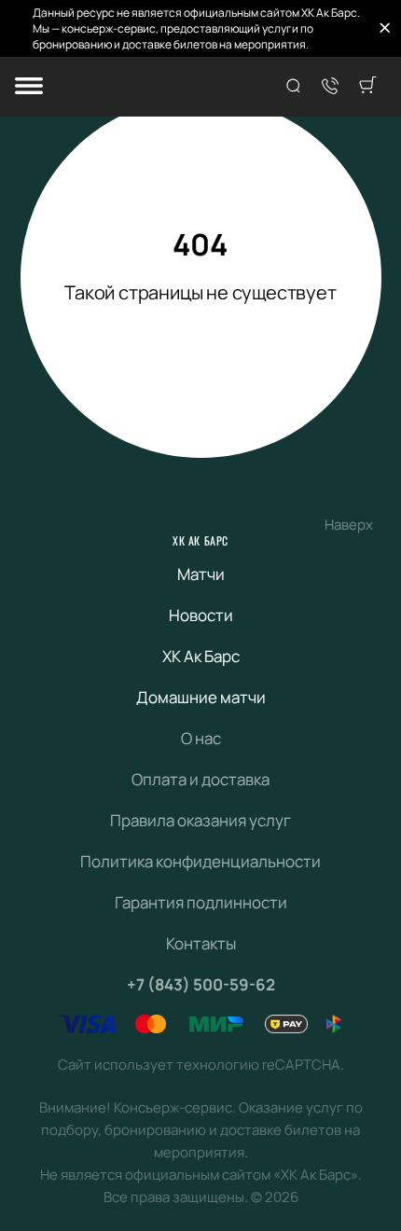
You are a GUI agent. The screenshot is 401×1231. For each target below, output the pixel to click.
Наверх (349, 524)
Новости (201, 615)
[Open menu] (29, 87)
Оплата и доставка (200, 779)
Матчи (201, 574)
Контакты (201, 943)
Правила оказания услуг (200, 820)
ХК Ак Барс (200, 540)
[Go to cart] (367, 86)
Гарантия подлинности (201, 902)
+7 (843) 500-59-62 (201, 984)
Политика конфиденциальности (200, 861)
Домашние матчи (201, 697)
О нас (201, 738)
